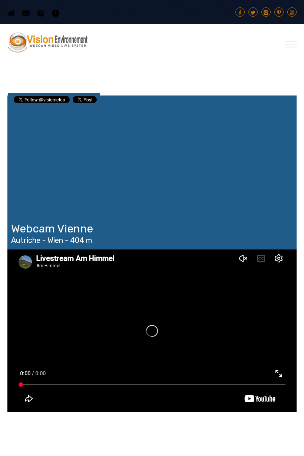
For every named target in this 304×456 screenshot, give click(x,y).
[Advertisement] (152, 160)
